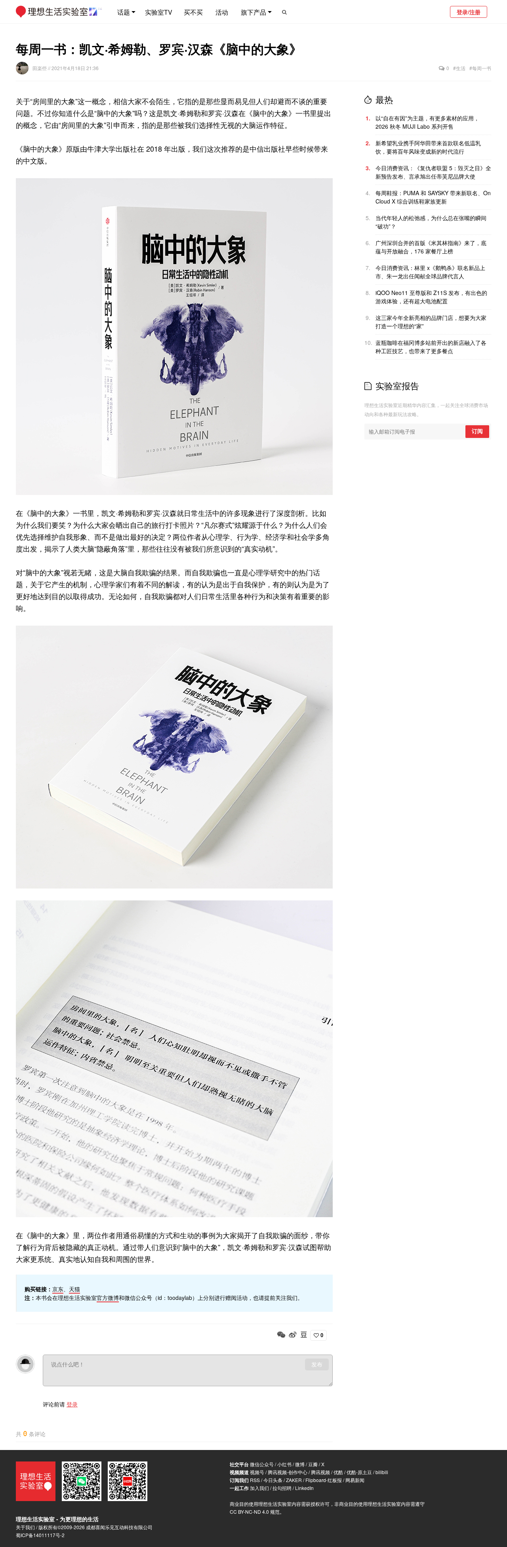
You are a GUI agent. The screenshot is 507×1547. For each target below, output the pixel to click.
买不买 (193, 12)
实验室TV (158, 12)
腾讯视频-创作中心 (287, 1472)
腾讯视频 (320, 1472)
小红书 (284, 1464)
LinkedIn (304, 1487)
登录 (72, 1404)
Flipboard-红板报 (323, 1480)
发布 (316, 1364)
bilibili (381, 1472)
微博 (300, 1464)
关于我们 (25, 1527)
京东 (57, 1289)
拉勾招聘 (282, 1487)
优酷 (338, 1472)
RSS (255, 1480)
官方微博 (108, 1298)
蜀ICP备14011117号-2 (40, 1535)
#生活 (459, 68)
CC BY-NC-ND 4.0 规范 (255, 1511)
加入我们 (259, 1487)
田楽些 (40, 68)
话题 (123, 12)
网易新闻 (354, 1480)
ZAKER (294, 1480)
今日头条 (272, 1480)
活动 (221, 12)
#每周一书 (480, 68)
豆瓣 (313, 1464)
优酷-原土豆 (359, 1472)
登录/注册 (468, 12)
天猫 (74, 1289)
